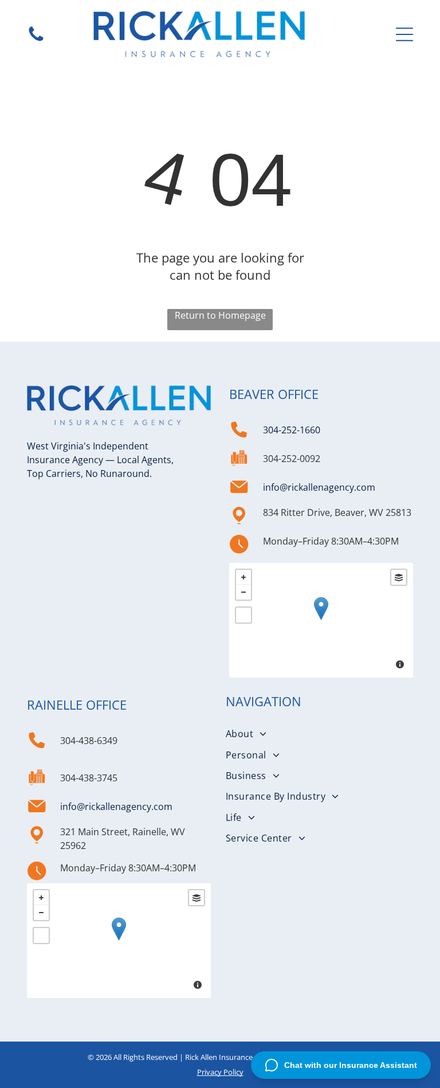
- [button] (243, 592)
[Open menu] (404, 34)
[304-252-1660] (36, 40)
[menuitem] (321, 733)
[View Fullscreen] (243, 615)
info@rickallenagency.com (319, 487)
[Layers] (398, 577)
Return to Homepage (220, 315)
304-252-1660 (291, 430)
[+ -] (321, 620)
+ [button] (243, 577)
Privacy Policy (220, 1072)
